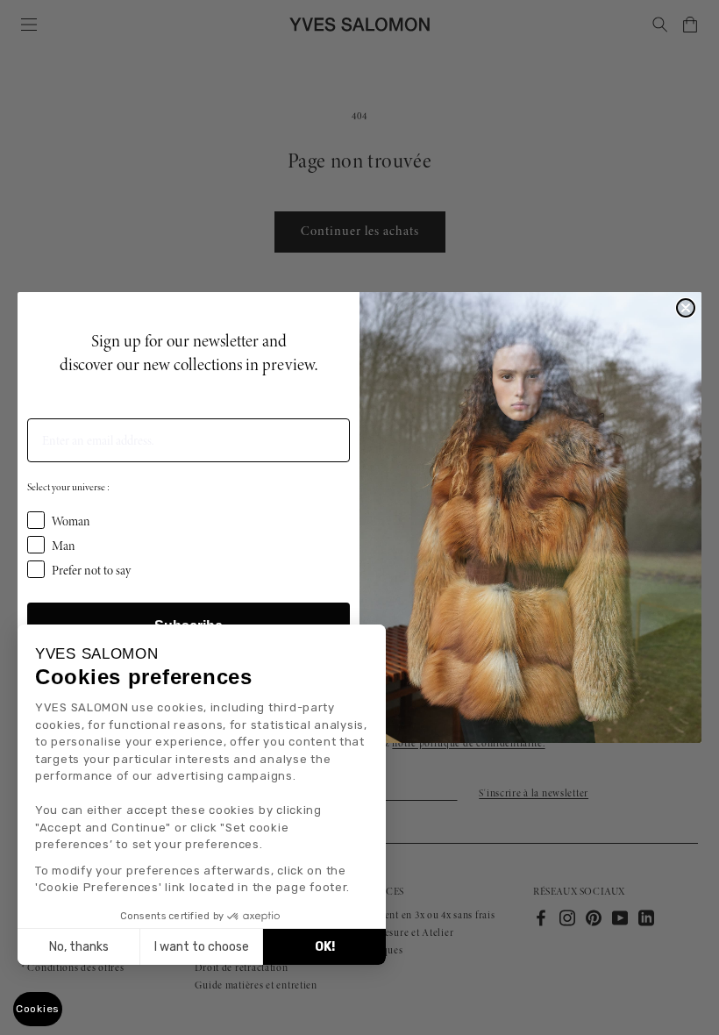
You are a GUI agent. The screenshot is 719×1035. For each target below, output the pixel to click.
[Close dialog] (685, 308)
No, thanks (79, 946)
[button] (37, 1009)
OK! (325, 946)
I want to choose (201, 946)
